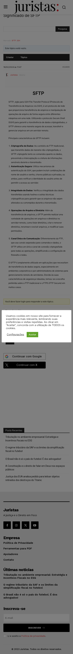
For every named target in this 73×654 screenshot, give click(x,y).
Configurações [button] (15, 334)
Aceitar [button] (32, 334)
